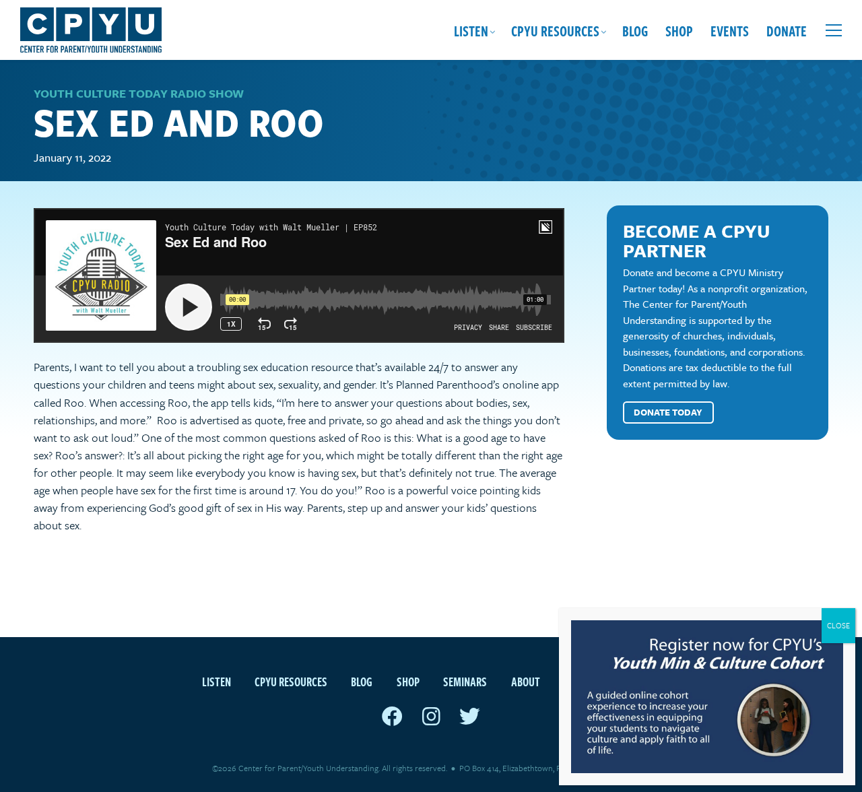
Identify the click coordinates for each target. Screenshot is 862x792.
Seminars (465, 681)
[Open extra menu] (834, 30)
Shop (679, 30)
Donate (786, 30)
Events (729, 30)
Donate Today (668, 412)
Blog (635, 30)
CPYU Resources (555, 30)
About (525, 681)
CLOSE (838, 625)
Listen (471, 30)
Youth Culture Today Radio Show (139, 93)
